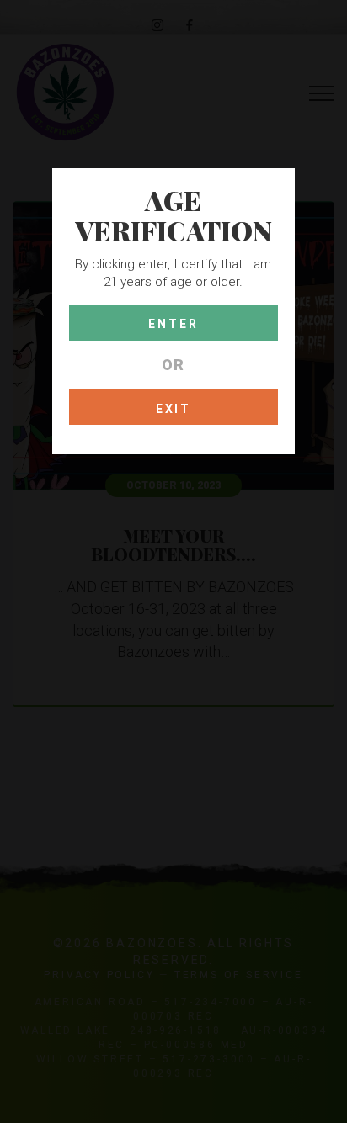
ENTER (173, 324)
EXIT (173, 409)
